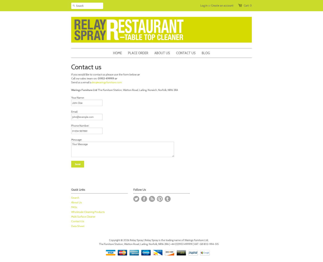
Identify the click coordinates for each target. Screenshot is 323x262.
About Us (76, 202)
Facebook (144, 199)
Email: (74, 111)
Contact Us (77, 221)
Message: (76, 139)
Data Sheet (77, 226)
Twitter (136, 199)
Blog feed (152, 199)
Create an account (222, 5)
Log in (203, 5)
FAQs (74, 207)
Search (75, 197)
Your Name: (77, 97)
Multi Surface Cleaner (83, 216)
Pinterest (160, 199)
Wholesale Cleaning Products (88, 212)
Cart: (248, 5)
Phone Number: (80, 125)
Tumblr (168, 199)
